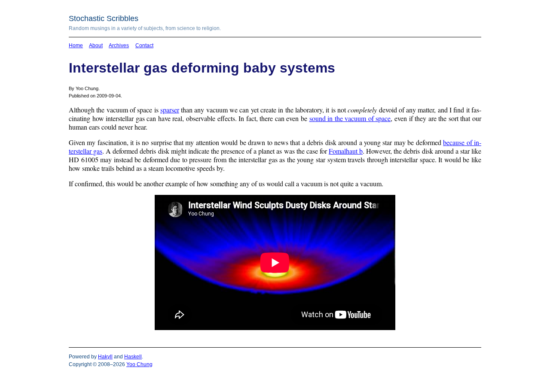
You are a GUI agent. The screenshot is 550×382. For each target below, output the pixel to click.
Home (76, 45)
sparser (169, 109)
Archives (119, 45)
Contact (144, 45)
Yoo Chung (139, 364)
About (96, 45)
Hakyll (105, 357)
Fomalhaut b (346, 150)
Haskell (133, 357)
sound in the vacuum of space (350, 118)
